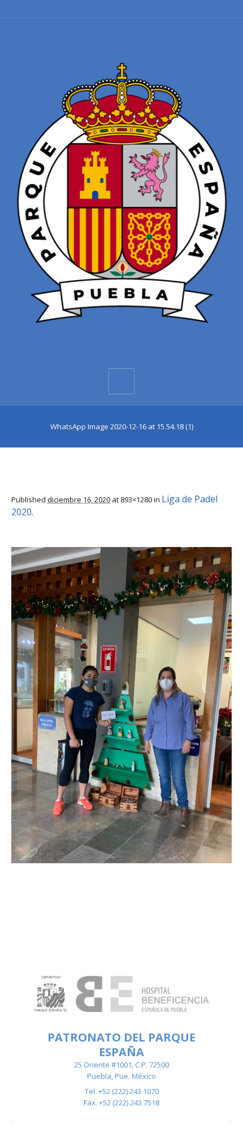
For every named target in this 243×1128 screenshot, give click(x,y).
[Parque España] (121, 192)
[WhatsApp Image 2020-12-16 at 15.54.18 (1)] (121, 705)
